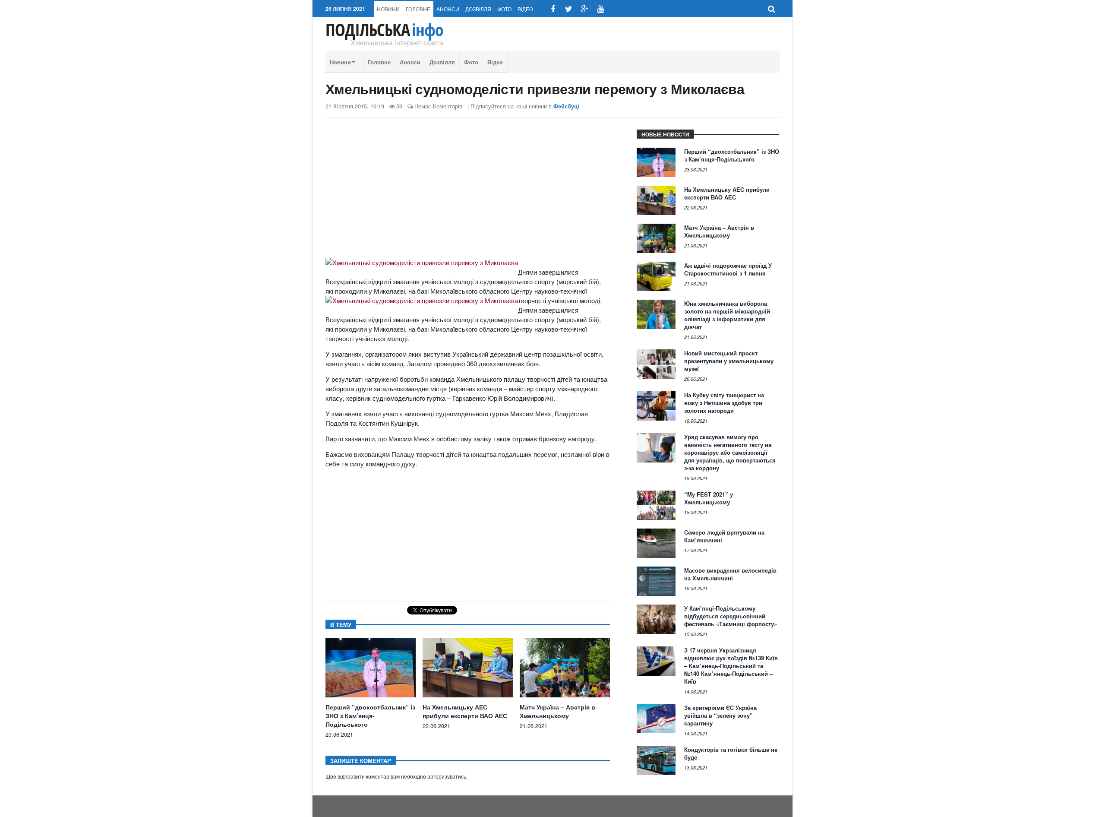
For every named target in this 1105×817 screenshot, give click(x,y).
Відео (525, 9)
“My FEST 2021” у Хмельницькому (708, 498)
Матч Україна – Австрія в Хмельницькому (557, 711)
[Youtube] (601, 9)
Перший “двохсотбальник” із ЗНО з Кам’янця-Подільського (370, 715)
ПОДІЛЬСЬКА (384, 29)
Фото (504, 9)
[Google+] (585, 9)
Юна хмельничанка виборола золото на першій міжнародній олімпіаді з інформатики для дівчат (727, 315)
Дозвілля (478, 9)
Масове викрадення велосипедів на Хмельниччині (730, 574)
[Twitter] (569, 9)
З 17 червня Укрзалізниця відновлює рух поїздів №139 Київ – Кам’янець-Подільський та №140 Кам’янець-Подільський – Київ (731, 665)
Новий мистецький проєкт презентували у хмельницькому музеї (729, 361)
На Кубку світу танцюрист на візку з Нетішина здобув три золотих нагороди (724, 403)
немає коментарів (438, 106)
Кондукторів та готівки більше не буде (730, 753)
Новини (388, 9)
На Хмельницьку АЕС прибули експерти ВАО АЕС (465, 711)
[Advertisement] (467, 191)
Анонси (447, 9)
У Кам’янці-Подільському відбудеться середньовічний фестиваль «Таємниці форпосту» (730, 616)
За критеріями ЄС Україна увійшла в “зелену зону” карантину (720, 715)
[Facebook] (553, 9)
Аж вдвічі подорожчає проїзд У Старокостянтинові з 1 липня (728, 269)
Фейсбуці (566, 106)
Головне (418, 9)
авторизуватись (446, 777)
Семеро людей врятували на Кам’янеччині (724, 536)
